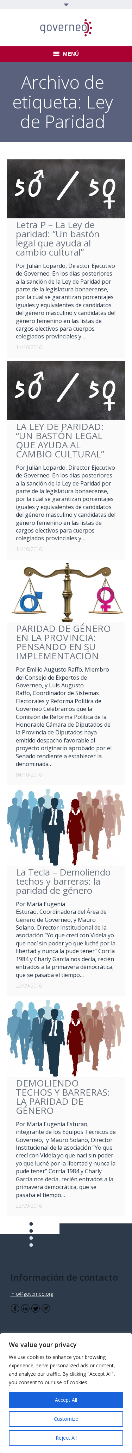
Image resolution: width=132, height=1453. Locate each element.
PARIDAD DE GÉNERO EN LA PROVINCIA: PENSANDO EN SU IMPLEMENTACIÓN (63, 642)
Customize (66, 1418)
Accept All (66, 1399)
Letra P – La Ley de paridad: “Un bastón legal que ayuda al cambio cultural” (58, 238)
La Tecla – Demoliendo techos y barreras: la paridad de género (63, 881)
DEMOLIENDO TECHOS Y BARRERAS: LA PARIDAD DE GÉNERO (63, 1096)
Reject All (66, 1437)
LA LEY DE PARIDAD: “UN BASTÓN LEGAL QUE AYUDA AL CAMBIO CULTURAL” (60, 440)
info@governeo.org (32, 1293)
